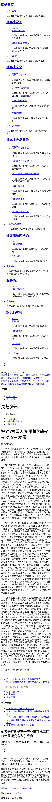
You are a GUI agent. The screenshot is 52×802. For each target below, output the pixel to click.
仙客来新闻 (11, 694)
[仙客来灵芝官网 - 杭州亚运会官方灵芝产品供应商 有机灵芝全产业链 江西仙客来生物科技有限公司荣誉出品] (26, 379)
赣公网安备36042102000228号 (18, 788)
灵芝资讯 (12, 424)
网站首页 (7, 5)
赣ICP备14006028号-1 (11, 793)
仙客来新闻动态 (15, 421)
